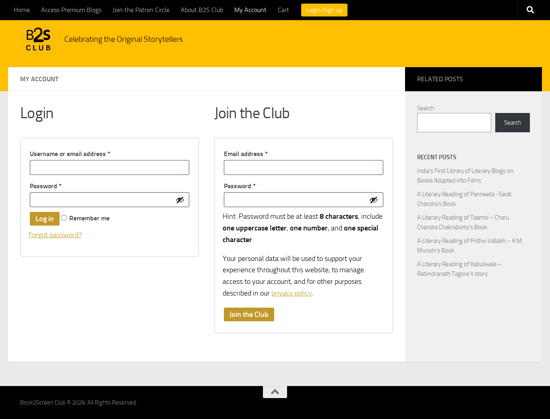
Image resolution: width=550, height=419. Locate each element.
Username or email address (82, 154)
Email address (258, 154)
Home (22, 10)
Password (58, 186)
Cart (283, 10)
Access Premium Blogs (71, 10)
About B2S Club (202, 10)
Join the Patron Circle (141, 10)
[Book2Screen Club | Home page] (38, 39)
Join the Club (249, 314)
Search (425, 108)
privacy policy (291, 293)
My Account (250, 10)
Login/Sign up (324, 10)
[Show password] (180, 199)
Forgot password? (55, 234)
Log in (44, 218)
